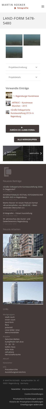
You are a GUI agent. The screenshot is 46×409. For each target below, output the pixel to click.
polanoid (9, 327)
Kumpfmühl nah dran (14, 342)
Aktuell (6, 359)
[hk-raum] (23, 245)
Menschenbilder (12, 332)
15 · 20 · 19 (9, 344)
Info (4, 367)
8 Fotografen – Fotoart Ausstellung (17, 213)
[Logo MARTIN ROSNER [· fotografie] (15, 6)
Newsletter (7, 363)
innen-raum (10, 320)
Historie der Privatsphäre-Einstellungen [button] (26, 402)
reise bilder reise (12, 330)
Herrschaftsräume (13, 354)
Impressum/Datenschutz (32, 389)
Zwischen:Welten (12, 339)
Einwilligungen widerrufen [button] (31, 404)
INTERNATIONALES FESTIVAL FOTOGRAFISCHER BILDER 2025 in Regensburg (23, 196)
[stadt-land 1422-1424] (23, 293)
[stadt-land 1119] (23, 269)
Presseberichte (11, 369)
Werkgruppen (9, 314)
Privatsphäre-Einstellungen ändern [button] (28, 399)
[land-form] (14, 40)
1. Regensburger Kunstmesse (26, 96)
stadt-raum (10, 317)
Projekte (6, 336)
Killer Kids (9, 349)
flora (7, 325)
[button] (43, 6)
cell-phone (9, 352)
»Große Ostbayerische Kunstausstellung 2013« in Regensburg (22, 113)
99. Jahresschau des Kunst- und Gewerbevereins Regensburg (16, 220)
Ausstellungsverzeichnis (15, 372)
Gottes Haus (10, 347)
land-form (9, 322)
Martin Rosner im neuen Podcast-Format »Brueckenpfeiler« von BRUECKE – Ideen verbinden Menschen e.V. (20, 205)
